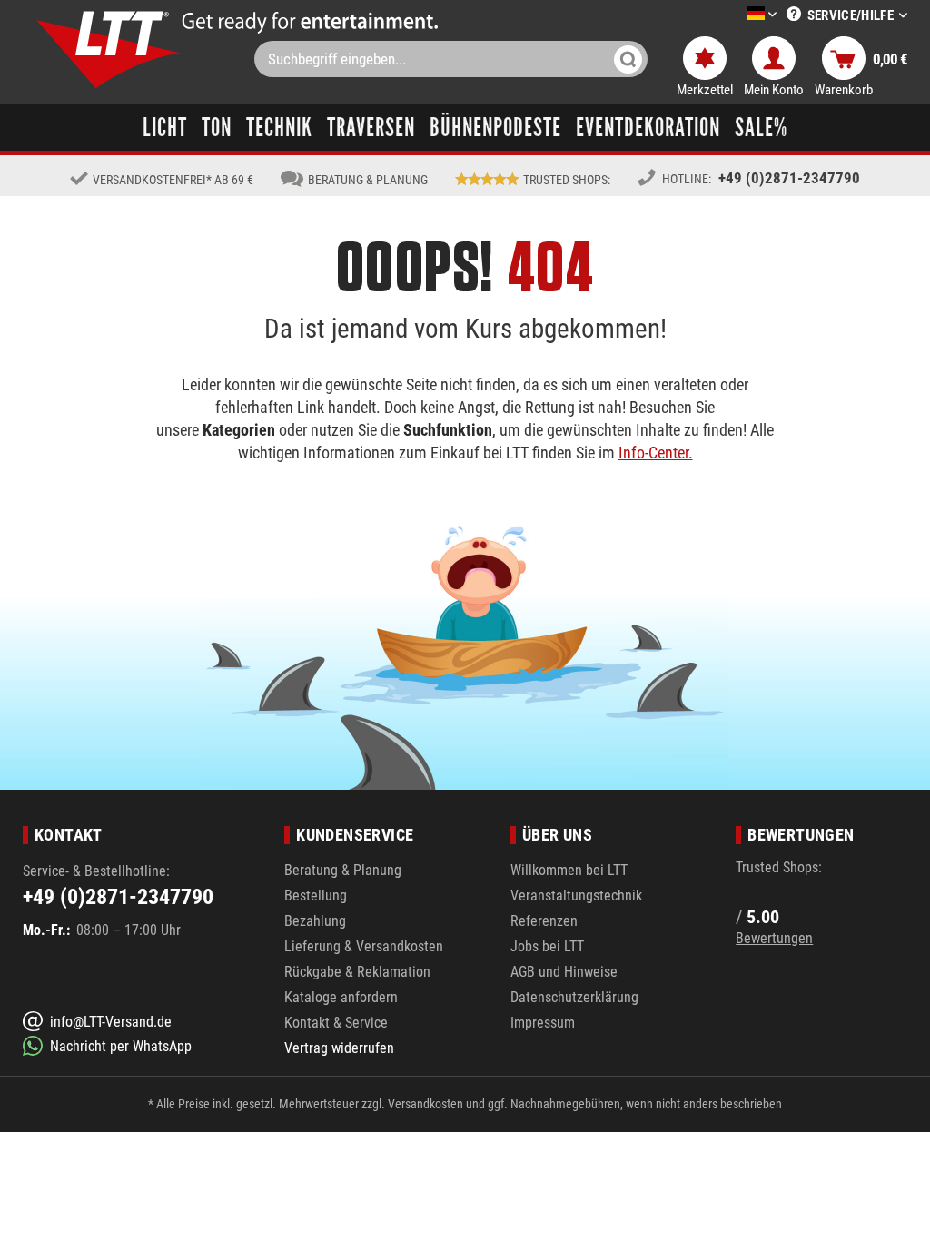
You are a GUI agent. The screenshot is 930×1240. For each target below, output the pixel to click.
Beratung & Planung (342, 870)
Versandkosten (425, 1104)
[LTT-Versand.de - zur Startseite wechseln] (109, 49)
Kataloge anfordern (341, 997)
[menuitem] (734, 15)
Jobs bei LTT (547, 946)
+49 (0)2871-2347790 (789, 178)
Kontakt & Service (336, 1022)
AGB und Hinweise (564, 971)
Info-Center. (655, 452)
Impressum (542, 1022)
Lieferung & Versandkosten (363, 946)
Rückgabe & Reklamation (357, 971)
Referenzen (544, 921)
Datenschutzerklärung (574, 997)
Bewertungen (774, 938)
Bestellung (315, 895)
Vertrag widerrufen (339, 1048)
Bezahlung (315, 921)
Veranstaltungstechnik (576, 895)
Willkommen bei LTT (569, 870)
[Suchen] (628, 59)
